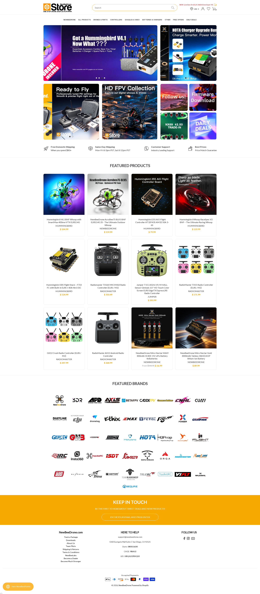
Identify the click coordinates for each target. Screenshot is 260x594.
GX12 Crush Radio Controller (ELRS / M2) (64, 354)
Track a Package (71, 537)
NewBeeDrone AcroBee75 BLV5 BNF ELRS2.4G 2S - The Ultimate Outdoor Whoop (108, 222)
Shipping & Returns (71, 549)
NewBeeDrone (108, 228)
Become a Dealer (71, 558)
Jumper (152, 296)
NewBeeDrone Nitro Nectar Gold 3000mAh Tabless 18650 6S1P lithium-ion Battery (196, 356)
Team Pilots (71, 546)
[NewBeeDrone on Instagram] (188, 538)
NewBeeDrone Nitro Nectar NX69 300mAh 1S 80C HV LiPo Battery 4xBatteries (152, 356)
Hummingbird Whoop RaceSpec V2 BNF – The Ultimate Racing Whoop (196, 220)
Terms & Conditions (70, 552)
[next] (149, 53)
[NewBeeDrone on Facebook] (184, 538)
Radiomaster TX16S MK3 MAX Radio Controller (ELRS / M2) (108, 286)
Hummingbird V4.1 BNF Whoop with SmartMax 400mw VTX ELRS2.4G (64, 220)
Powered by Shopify (140, 585)
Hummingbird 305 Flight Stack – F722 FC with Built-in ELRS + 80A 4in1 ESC (64, 286)
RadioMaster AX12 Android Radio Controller (108, 354)
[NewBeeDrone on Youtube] (193, 538)
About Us (71, 543)
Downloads (71, 540)
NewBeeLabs (71, 555)
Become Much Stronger (71, 561)
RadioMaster (108, 291)
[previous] (51, 53)
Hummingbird (64, 225)
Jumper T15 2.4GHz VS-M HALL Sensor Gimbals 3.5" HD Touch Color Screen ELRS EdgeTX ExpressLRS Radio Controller (152, 288)
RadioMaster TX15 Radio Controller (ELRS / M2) (196, 286)
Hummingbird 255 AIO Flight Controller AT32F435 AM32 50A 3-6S (152, 222)
